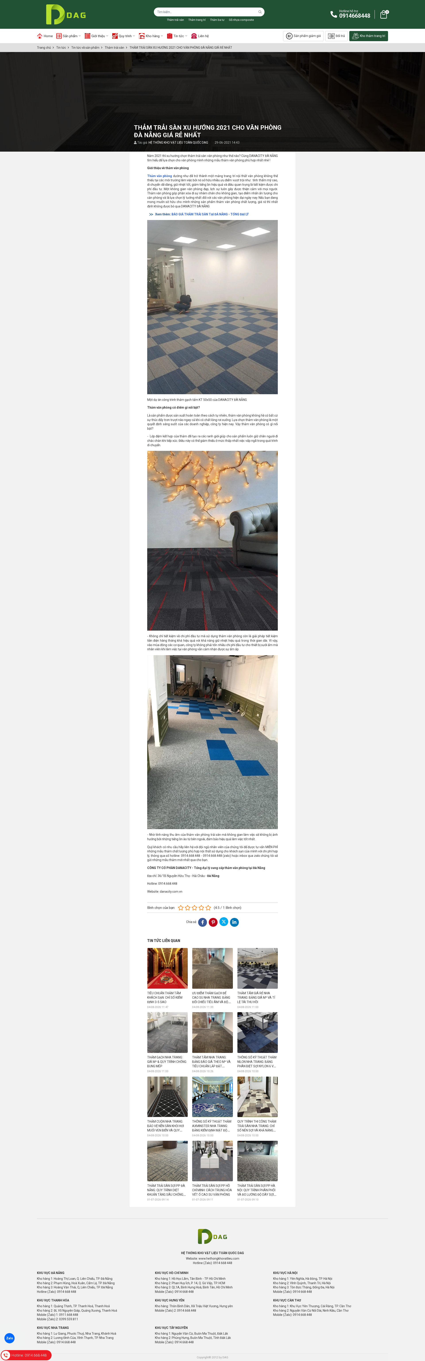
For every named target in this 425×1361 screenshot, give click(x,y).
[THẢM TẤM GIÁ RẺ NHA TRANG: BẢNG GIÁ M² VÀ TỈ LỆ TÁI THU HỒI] (257, 968)
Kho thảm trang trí (372, 36)
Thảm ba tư (217, 19)
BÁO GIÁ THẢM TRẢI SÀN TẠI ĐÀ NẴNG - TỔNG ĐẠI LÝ (210, 214)
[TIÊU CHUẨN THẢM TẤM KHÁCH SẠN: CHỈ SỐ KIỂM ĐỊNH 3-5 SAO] (167, 968)
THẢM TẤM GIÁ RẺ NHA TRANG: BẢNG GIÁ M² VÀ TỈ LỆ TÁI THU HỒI (256, 997)
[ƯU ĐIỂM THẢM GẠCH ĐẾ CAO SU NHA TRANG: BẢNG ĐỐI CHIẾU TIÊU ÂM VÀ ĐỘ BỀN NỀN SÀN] (212, 968)
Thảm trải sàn (175, 19)
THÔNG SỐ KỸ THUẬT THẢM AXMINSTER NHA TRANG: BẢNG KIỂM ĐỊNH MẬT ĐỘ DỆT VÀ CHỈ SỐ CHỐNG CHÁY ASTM (212, 1130)
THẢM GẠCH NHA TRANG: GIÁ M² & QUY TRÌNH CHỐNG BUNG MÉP (166, 1062)
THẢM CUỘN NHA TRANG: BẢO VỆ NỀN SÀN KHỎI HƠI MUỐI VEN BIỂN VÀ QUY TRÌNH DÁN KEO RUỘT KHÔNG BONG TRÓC (165, 1130)
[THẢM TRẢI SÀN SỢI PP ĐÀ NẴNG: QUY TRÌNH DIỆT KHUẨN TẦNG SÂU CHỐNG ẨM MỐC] (167, 1161)
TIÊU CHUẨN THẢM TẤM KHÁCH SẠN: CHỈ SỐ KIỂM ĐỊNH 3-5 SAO (164, 997)
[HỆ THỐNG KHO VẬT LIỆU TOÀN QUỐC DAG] (64, 14)
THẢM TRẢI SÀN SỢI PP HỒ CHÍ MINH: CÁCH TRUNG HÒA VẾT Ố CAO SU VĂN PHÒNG (212, 1190)
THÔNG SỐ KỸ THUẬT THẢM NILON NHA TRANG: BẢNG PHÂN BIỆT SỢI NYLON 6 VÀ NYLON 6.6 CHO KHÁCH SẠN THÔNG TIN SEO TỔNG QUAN (257, 1066)
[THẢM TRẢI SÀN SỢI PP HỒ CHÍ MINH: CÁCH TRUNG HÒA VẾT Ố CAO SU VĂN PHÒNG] (212, 1161)
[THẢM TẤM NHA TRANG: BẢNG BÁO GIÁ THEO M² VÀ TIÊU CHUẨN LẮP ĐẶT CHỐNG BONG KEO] (212, 1032)
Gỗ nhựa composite (241, 19)
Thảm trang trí (197, 19)
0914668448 (354, 16)
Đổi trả (340, 36)
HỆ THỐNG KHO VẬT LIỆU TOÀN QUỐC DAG (178, 142)
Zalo (9, 1338)
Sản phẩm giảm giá (307, 36)
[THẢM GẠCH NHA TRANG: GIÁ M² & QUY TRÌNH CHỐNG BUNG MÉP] (167, 1032)
